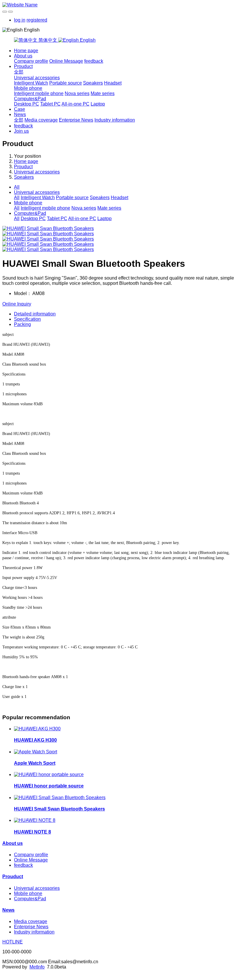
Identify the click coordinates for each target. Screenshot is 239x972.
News (20, 114)
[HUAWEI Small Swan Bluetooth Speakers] (60, 797)
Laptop (98, 103)
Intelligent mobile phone (39, 93)
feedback (93, 61)
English (87, 40)
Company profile (31, 61)
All (17, 187)
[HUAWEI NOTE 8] (34, 820)
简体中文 (47, 40)
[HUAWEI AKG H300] (37, 728)
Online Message (66, 61)
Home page (26, 50)
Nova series (77, 93)
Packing (22, 324)
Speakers (93, 82)
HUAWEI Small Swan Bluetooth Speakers (59, 808)
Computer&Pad (30, 98)
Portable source (65, 82)
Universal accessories (37, 77)
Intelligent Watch (31, 82)
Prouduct (23, 66)
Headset (113, 82)
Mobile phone (28, 88)
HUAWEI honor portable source (49, 785)
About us (23, 55)
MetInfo (37, 966)
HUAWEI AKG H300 (35, 740)
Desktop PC (26, 103)
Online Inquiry (16, 303)
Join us (21, 131)
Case (19, 109)
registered (37, 19)
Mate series (103, 93)
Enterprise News (76, 119)
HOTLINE (12, 941)
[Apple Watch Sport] (35, 751)
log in (19, 19)
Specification (27, 319)
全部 (18, 71)
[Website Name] (119, 5)
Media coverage (41, 119)
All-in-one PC (75, 103)
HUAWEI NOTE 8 (32, 831)
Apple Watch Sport (34, 763)
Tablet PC (50, 103)
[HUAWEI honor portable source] (49, 774)
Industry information (114, 119)
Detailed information (35, 313)
